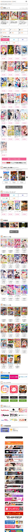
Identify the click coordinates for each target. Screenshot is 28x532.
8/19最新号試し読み (24, 336)
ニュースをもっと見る (24, 8)
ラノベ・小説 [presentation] (5, 42)
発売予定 (4, 32)
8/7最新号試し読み (3, 282)
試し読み (3, 58)
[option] (4, 18)
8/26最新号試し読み (4, 336)
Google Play (5, 400)
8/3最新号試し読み (17, 251)
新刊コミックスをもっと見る (14, 159)
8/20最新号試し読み (24, 251)
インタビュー (14, 29)
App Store (5, 397)
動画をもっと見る (14, 231)
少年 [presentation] (14, 39)
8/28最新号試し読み (24, 282)
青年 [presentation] (23, 39)
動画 (22, 32)
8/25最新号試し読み (10, 336)
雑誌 (13, 32)
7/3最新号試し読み (10, 267)
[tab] (5, 39)
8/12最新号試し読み (17, 267)
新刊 (22, 29)
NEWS (3, 29)
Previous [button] (1, 177)
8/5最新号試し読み (17, 282)
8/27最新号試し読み (10, 352)
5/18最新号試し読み (10, 282)
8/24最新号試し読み (4, 267)
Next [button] (27, 177)
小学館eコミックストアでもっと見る (14, 187)
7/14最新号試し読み (4, 299)
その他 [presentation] (14, 42)
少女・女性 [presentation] (5, 39)
